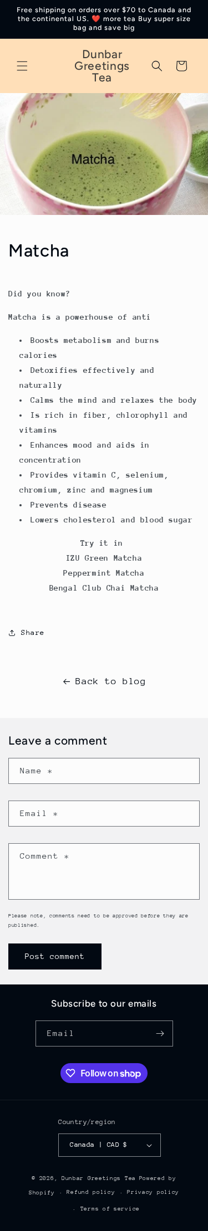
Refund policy (91, 1192)
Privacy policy (153, 1192)
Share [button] (33, 632)
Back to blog (110, 681)
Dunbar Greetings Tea (99, 1178)
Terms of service (110, 1209)
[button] (22, 66)
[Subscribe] (160, 1033)
